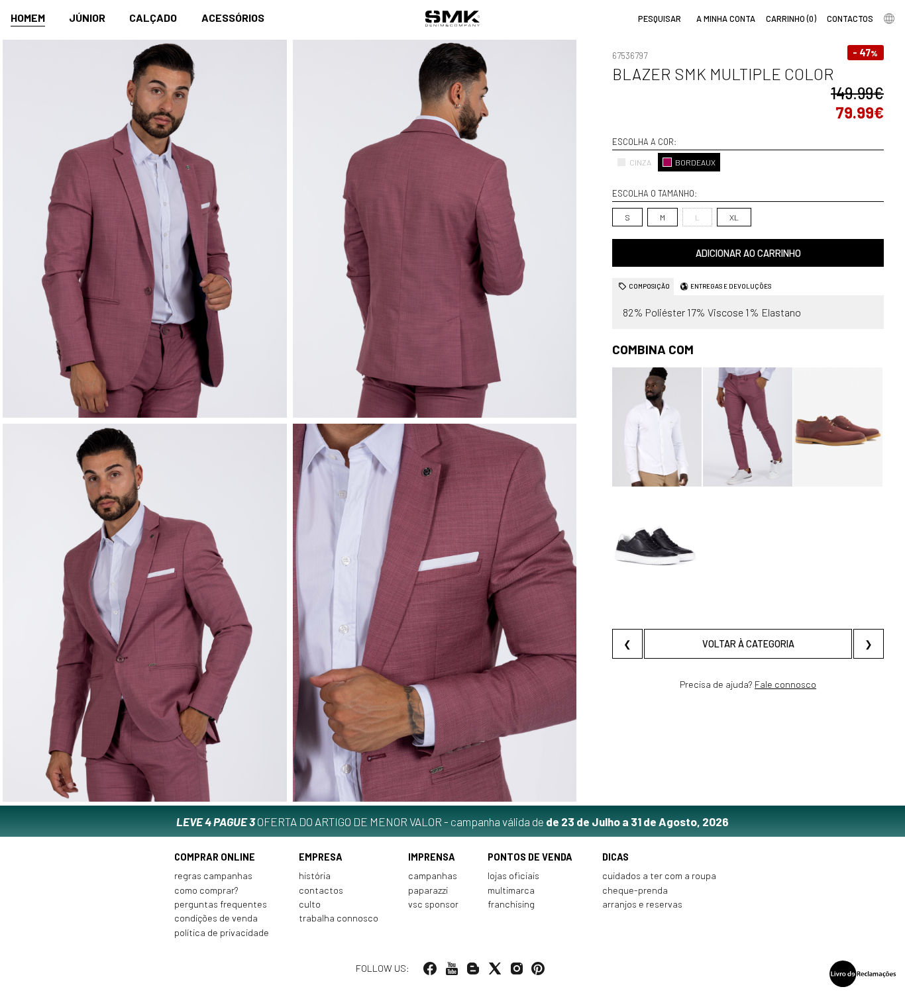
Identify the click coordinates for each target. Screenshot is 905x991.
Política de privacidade (221, 932)
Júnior (87, 17)
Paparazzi (428, 890)
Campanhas (432, 875)
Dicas (615, 857)
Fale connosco (785, 684)
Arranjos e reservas (642, 904)
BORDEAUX (695, 162)
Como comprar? (206, 890)
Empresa (321, 857)
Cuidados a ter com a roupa (659, 875)
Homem (28, 17)
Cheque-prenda (635, 890)
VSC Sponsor (433, 904)
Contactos (321, 890)
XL (734, 217)
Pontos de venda (530, 857)
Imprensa (431, 857)
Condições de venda (216, 917)
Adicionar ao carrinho (748, 253)
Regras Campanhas (213, 875)
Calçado (153, 17)
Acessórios (232, 17)
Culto (310, 904)
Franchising (511, 904)
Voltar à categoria (748, 643)
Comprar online (214, 857)
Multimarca (511, 890)
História (315, 875)
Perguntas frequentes (220, 904)
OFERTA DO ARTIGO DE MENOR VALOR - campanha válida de (452, 821)
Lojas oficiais (513, 875)
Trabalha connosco (338, 917)
